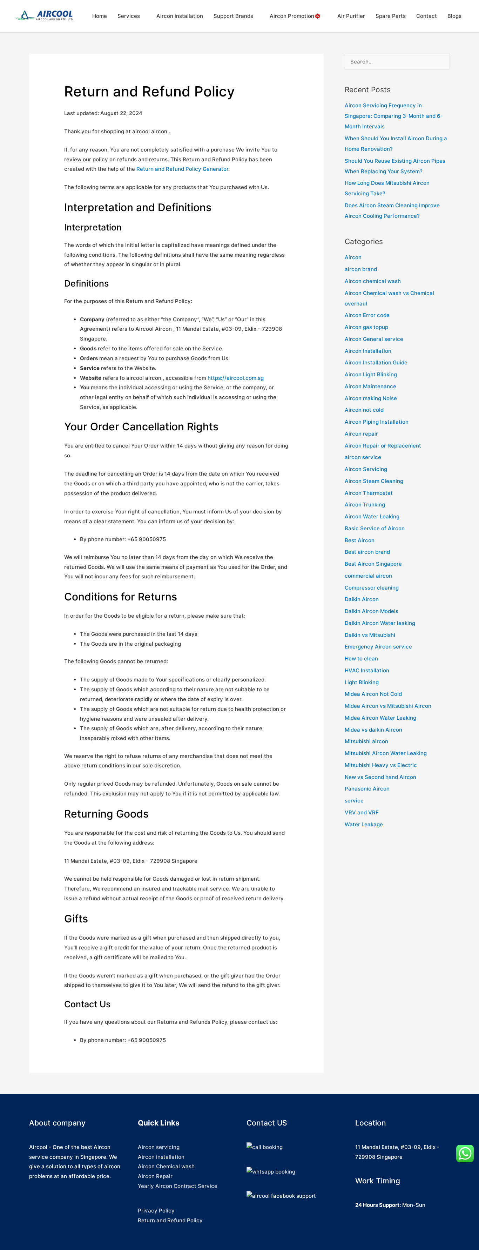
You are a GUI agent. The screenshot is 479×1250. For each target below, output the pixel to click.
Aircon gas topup (366, 327)
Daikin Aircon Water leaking (380, 623)
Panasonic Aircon (367, 788)
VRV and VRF (362, 812)
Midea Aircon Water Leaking (380, 717)
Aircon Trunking (365, 504)
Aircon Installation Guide (376, 362)
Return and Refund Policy (170, 1220)
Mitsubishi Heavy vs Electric (381, 765)
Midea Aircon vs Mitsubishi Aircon (388, 706)
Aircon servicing (159, 1147)
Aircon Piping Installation (377, 421)
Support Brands (233, 16)
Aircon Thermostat (369, 493)
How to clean (361, 658)
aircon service (363, 457)
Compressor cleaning (372, 587)
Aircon (353, 257)
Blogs (454, 16)
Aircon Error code (367, 315)
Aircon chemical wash (373, 281)
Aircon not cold (364, 409)
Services (128, 16)
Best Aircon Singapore (373, 563)
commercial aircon (368, 575)
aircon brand (361, 269)
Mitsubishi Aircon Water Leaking (386, 753)
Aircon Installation (368, 351)
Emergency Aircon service (378, 646)
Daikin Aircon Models (371, 611)
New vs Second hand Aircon (380, 777)
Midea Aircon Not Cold (373, 694)
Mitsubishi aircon (366, 741)
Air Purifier (351, 16)
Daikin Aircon (362, 599)
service (354, 800)
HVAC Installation (367, 670)
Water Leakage (364, 824)
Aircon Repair (155, 1176)
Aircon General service (374, 339)
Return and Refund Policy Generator (182, 169)
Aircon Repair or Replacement (383, 445)
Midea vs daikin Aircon (373, 729)
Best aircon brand (367, 552)
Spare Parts (391, 16)
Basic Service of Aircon (375, 528)
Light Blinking (362, 682)
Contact (426, 16)
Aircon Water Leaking (372, 516)
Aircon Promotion (292, 16)
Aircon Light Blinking (371, 374)
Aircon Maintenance (370, 386)
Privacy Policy (156, 1210)
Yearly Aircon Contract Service (177, 1186)
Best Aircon (360, 540)
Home (99, 16)
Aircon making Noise (371, 398)
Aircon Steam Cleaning (374, 481)
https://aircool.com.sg (236, 378)
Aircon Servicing (366, 469)
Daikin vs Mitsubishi (370, 635)
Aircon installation (179, 16)
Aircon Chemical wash (166, 1166)
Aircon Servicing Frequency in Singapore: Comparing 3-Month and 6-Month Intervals (394, 116)
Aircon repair (361, 433)
